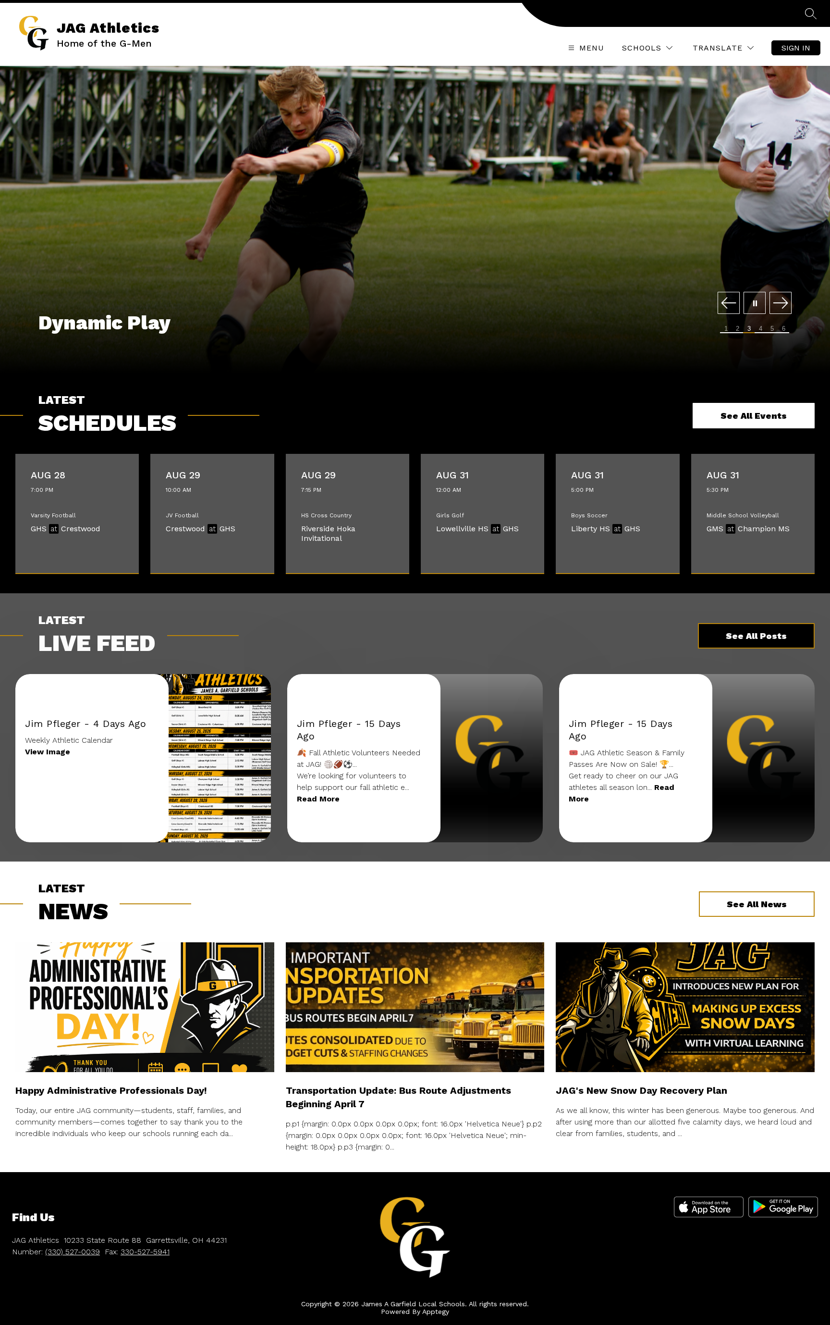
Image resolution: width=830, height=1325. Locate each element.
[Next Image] (780, 303)
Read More (318, 798)
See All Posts (756, 636)
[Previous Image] (729, 303)
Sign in (795, 47)
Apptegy (435, 1311)
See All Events (753, 416)
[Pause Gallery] (755, 303)
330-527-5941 (145, 1251)
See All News (757, 904)
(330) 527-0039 (72, 1251)
